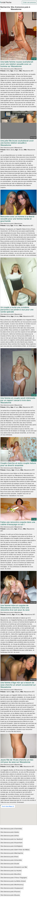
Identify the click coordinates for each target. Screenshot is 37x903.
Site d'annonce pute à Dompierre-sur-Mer (14, 867)
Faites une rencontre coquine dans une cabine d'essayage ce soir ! (17, 523)
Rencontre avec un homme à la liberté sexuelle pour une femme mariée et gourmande (17, 218)
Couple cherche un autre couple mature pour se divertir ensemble (18, 464)
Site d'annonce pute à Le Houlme (11, 870)
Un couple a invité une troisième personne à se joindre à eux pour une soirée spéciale (16, 309)
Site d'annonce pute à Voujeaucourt (12, 888)
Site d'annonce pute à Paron (9, 856)
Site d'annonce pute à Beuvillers (11, 874)
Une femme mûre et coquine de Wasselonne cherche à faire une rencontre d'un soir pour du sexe (14, 607)
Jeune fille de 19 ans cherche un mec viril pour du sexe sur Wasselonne (16, 761)
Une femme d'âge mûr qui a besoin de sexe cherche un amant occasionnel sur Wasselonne (18, 684)
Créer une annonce (29, 2)
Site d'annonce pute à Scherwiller (11, 860)
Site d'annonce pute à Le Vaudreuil (12, 839)
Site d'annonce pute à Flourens (10, 891)
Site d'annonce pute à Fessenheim (11, 842)
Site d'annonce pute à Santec (10, 832)
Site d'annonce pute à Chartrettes (11, 828)
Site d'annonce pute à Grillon (10, 835)
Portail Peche (5, 2)
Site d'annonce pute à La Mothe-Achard (13, 881)
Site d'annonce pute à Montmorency (12, 884)
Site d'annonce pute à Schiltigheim (12, 846)
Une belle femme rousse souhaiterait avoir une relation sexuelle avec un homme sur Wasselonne (16, 64)
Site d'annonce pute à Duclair (10, 863)
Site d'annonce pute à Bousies (10, 895)
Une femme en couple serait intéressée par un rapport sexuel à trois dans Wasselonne (17, 400)
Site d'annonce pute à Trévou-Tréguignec (14, 877)
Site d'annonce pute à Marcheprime (12, 853)
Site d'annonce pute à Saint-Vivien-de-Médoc (15, 849)
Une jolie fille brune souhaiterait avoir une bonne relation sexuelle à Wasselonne (17, 143)
